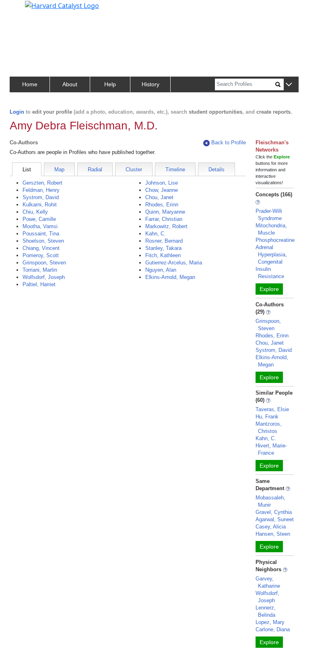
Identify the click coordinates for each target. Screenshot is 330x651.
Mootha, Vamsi (40, 226)
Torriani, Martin (40, 270)
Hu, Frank (267, 417)
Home (29, 84)
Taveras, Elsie (272, 409)
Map (59, 169)
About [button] (69, 84)
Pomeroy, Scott (41, 255)
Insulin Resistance (270, 272)
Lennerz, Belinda (266, 611)
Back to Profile (228, 142)
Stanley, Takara (163, 248)
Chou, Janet (159, 197)
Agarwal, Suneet (275, 519)
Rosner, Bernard (164, 241)
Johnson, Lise (161, 183)
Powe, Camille (39, 219)
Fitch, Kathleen (163, 255)
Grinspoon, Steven (44, 263)
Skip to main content (33, 9)
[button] (289, 85)
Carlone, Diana (273, 629)
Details (216, 169)
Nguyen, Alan (160, 270)
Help (110, 84)
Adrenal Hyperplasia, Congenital (271, 254)
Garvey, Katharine (268, 582)
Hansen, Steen (273, 534)
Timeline (175, 169)
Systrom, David (41, 197)
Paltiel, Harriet (39, 284)
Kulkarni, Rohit (40, 205)
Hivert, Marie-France (271, 449)
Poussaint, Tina (41, 234)
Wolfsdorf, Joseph (44, 277)
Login (17, 112)
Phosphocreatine (275, 240)
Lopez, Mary (270, 622)
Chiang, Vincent (41, 248)
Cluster (134, 169)
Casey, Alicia (271, 527)
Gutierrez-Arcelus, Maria (173, 263)
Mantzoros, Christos (269, 427)
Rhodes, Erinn (161, 205)
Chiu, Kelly (35, 212)
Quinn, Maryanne (165, 212)
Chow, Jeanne (161, 190)
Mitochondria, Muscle (271, 229)
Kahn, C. (155, 234)
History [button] (150, 84)
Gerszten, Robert (42, 183)
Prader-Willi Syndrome (269, 214)
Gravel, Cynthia (274, 512)
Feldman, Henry (41, 190)
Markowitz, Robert (166, 226)
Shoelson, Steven (43, 241)
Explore (269, 289)
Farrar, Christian (163, 219)
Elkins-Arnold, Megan (170, 277)
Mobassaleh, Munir (270, 501)
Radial (95, 169)
